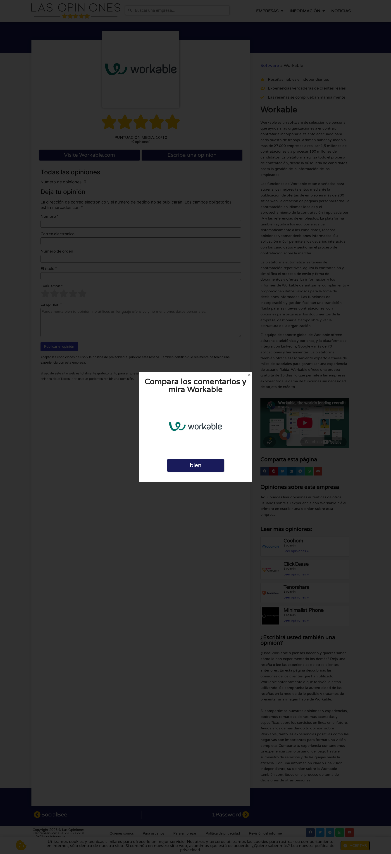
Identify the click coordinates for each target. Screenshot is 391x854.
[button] (249, 374)
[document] (195, 427)
